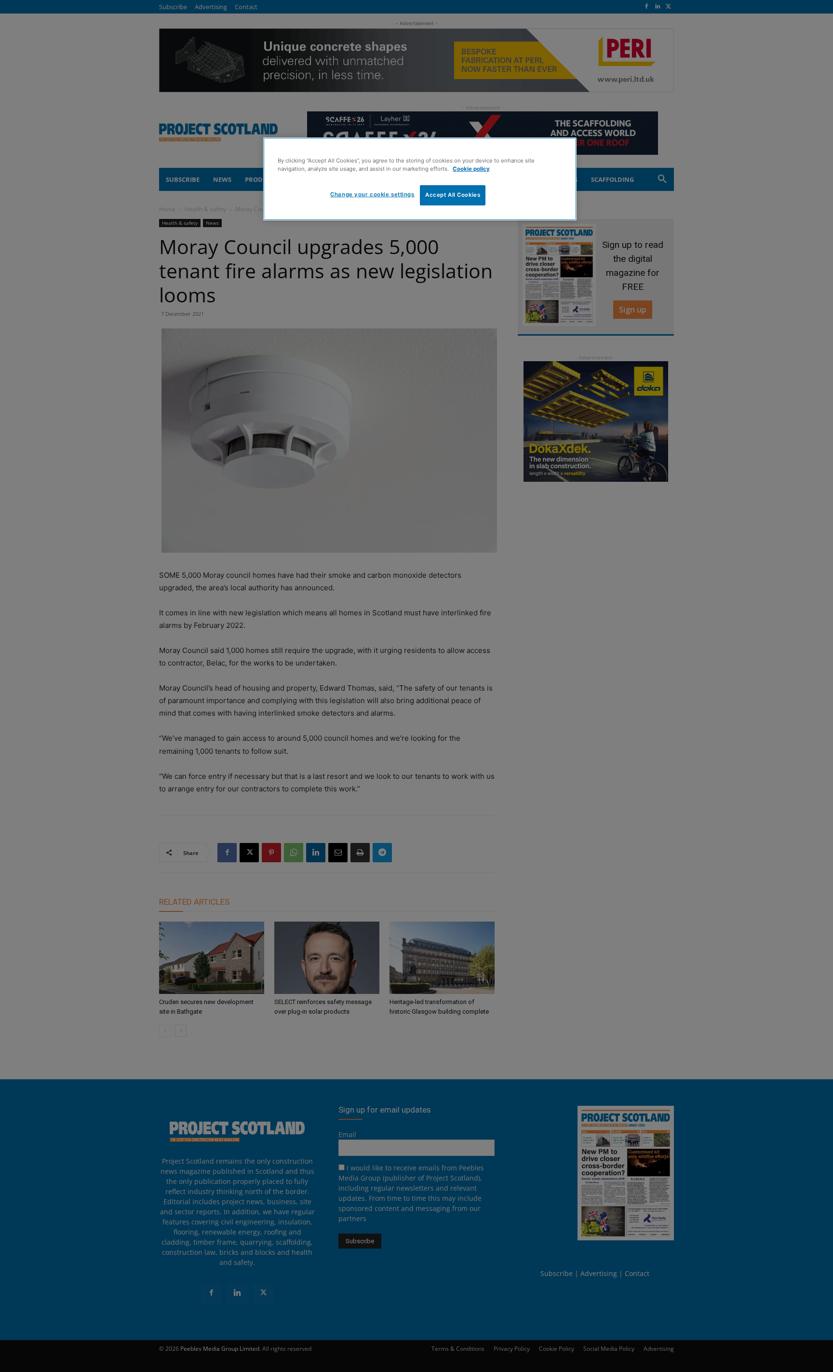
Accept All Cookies (452, 194)
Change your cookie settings (372, 194)
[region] (420, 178)
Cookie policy (471, 168)
